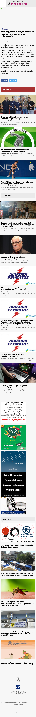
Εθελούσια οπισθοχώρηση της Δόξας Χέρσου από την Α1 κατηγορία (15, 150)
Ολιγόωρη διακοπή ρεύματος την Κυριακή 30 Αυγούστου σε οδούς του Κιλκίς (17, 288)
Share (6, 80)
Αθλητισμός (4, 29)
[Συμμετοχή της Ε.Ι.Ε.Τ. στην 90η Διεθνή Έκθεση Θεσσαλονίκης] (18, 532)
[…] (17, 124)
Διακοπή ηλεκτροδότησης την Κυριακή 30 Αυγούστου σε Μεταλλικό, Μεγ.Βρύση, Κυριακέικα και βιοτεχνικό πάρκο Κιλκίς (17, 322)
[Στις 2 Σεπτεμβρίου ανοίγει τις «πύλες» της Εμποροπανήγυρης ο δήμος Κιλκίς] (18, 561)
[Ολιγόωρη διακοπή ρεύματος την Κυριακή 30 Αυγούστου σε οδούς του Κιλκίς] (18, 275)
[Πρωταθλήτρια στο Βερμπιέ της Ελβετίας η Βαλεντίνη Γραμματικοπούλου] (18, 169)
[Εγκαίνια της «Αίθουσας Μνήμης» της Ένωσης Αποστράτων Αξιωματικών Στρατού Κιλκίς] (18, 619)
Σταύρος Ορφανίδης (18, 704)
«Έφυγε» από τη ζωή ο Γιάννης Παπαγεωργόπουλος (13, 258)
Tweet (14, 80)
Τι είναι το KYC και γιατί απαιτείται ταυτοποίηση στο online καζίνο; (14, 386)
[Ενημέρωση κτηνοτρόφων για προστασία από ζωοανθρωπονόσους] (18, 649)
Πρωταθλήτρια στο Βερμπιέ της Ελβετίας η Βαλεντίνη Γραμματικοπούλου (17, 183)
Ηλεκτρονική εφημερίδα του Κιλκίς (10, 702)
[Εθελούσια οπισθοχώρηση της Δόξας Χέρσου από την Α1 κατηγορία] (18, 137)
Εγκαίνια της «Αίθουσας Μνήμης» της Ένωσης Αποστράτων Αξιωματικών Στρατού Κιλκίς (17, 633)
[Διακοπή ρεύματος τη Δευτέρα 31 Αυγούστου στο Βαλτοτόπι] (18, 342)
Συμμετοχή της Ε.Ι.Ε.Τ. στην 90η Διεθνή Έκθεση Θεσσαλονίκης (17, 546)
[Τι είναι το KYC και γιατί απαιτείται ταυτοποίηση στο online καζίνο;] (18, 373)
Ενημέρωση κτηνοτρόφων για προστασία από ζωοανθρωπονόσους (17, 662)
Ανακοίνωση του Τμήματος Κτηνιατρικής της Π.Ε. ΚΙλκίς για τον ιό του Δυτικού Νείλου (17, 603)
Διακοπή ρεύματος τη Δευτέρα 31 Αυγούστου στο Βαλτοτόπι (13, 355)
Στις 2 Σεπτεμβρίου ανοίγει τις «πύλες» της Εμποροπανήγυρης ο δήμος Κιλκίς (17, 574)
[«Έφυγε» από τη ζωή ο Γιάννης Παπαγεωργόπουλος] (18, 244)
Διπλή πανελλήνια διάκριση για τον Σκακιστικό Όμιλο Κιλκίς (14, 118)
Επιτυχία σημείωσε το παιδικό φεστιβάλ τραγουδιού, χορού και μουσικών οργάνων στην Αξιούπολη (17, 224)
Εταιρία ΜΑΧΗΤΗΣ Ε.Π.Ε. (27, 702)
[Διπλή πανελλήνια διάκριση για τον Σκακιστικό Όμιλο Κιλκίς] (18, 104)
